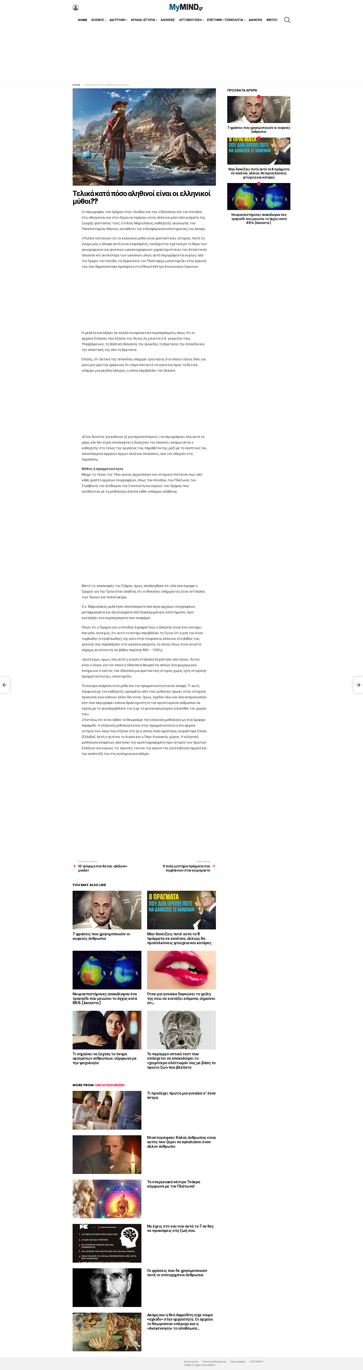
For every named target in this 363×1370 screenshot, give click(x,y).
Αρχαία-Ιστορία (143, 20)
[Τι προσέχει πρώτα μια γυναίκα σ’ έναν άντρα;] (107, 1110)
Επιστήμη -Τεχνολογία (225, 20)
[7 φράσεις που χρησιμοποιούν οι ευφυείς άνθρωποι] (107, 910)
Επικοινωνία (191, 1361)
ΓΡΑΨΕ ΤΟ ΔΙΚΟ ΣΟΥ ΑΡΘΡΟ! (200, 1365)
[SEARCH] (287, 20)
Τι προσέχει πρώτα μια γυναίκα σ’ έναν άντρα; (181, 1095)
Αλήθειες (168, 20)
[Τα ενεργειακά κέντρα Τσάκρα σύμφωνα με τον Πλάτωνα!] (107, 1199)
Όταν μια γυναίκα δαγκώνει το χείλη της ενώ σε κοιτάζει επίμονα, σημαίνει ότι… (181, 998)
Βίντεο (272, 20)
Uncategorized (110, 1085)
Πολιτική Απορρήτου (214, 1361)
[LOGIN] (76, 7)
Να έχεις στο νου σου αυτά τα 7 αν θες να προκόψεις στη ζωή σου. (180, 1228)
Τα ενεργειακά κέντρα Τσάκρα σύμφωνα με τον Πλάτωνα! (173, 1184)
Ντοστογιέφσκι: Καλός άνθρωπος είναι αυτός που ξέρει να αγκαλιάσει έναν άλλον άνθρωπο (181, 1142)
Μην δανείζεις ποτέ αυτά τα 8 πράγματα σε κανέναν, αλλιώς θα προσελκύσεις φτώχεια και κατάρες (179, 938)
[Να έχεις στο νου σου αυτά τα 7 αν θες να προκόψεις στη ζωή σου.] (107, 1243)
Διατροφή (117, 20)
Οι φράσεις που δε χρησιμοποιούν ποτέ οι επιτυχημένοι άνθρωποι (177, 1273)
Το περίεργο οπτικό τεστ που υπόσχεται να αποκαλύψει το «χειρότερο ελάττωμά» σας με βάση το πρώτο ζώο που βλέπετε (181, 1060)
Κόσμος (98, 20)
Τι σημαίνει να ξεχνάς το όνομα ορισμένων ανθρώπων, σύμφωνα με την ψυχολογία (105, 1058)
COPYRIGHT (256, 1361)
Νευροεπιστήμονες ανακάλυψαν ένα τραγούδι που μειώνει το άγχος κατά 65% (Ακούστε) (105, 998)
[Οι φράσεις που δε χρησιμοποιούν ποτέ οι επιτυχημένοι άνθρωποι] (107, 1287)
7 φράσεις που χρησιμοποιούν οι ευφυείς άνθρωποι (101, 936)
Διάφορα (255, 20)
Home (82, 20)
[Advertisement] (181, 53)
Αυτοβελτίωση (190, 20)
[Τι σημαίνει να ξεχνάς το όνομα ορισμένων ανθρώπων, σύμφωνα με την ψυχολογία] (107, 1030)
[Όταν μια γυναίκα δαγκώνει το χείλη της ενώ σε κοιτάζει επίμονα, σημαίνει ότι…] (181, 970)
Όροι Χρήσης (238, 1361)
